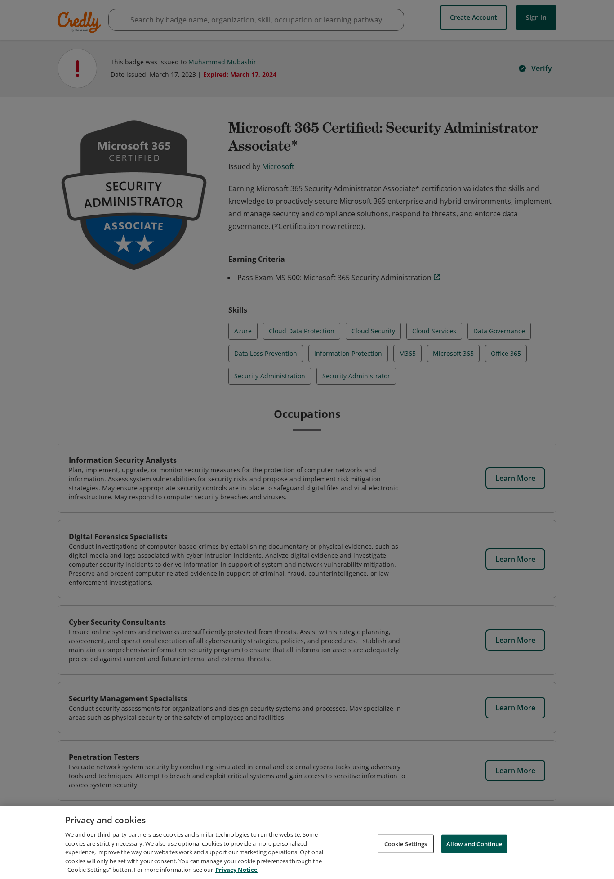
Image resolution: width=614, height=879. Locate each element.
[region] (307, 842)
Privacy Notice (236, 870)
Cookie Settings (405, 843)
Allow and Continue (474, 843)
